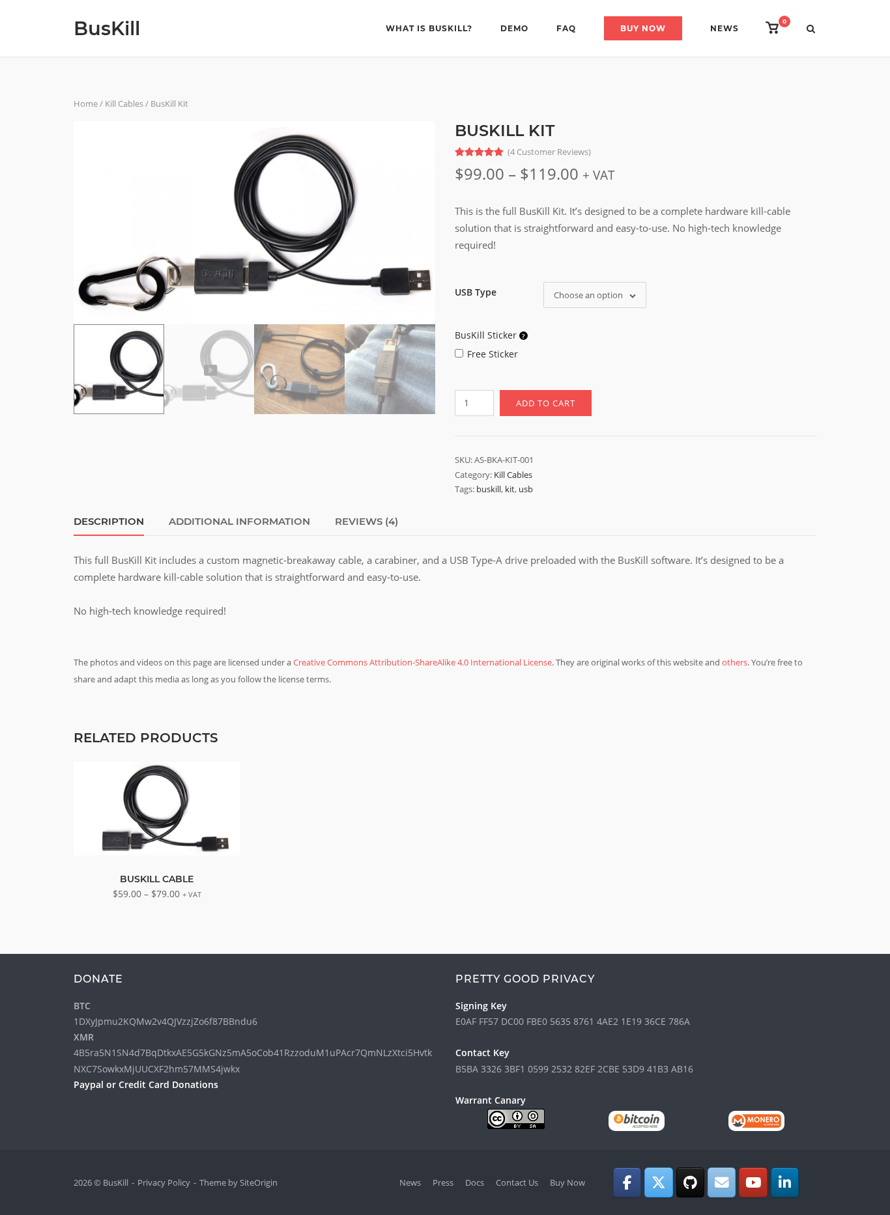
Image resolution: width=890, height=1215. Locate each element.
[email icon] (722, 1182)
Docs (474, 1182)
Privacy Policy (163, 1182)
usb (526, 489)
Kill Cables (124, 103)
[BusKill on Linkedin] (785, 1182)
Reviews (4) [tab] (366, 521)
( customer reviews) (549, 152)
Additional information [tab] (239, 521)
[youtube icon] (753, 1182)
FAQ (566, 28)
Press (443, 1182)
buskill (488, 489)
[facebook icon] (627, 1182)
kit (510, 489)
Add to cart (545, 403)
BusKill (107, 28)
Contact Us (517, 1182)
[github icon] (690, 1182)
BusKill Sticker (487, 335)
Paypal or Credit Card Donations (146, 1084)
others (734, 662)
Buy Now (643, 28)
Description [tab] (109, 521)
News (724, 28)
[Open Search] (810, 30)
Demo (514, 28)
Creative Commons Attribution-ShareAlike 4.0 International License (422, 662)
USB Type (475, 292)
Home (86, 103)
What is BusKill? (429, 28)
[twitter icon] (658, 1182)
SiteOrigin (259, 1182)
